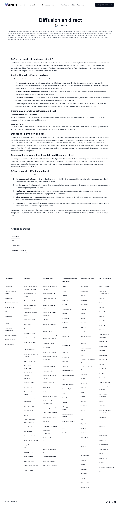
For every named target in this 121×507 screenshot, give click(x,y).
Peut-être (65, 361)
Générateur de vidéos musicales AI (30, 400)
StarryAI (83, 464)
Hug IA (26, 415)
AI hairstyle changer (30, 461)
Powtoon (83, 401)
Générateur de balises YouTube (49, 377)
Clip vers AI (84, 460)
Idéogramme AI (103, 444)
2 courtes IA (84, 332)
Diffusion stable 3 (67, 370)
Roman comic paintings (50, 456)
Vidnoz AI (83, 343)
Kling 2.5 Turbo (85, 482)
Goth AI (83, 478)
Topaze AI (102, 405)
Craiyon (83, 415)
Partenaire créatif (10, 339)
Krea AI (83, 410)
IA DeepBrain (103, 355)
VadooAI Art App (29, 456)
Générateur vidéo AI (49, 293)
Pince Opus (84, 300)
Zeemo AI (102, 298)
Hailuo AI (83, 387)
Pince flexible (103, 346)
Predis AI (102, 325)
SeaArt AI (65, 352)
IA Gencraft (102, 440)
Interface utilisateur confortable (105, 411)
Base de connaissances (12, 302)
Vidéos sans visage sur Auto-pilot (50, 299)
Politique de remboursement (9, 318)
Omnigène (65, 341)
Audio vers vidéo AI (29, 406)
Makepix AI (65, 357)
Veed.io (83, 313)
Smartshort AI (84, 437)
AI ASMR (64, 402)
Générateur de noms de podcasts (31, 355)
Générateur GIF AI (48, 445)
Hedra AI (102, 426)
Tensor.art (65, 366)
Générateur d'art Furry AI (49, 451)
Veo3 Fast (65, 393)
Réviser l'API (103, 341)
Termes (7, 323)
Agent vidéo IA (28, 427)
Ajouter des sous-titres (30, 338)
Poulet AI (83, 428)
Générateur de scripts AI (31, 440)
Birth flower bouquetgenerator (68, 422)
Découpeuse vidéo (48, 343)
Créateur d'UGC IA (29, 452)
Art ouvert (65, 332)
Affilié (73, 5)
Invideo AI (102, 312)
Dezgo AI (65, 300)
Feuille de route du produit (10, 292)
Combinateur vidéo (29, 333)
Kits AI (101, 453)
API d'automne (85, 455)
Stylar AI (64, 313)
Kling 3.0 (101, 471)
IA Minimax (84, 405)
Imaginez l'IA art (66, 347)
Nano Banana (66, 398)
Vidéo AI (83, 318)
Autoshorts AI (84, 291)
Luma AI (101, 373)
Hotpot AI (83, 446)
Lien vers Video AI (29, 410)
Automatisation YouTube (50, 412)
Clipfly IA (83, 433)
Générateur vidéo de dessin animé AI (49, 402)
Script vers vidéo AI (29, 319)
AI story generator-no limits (68, 408)
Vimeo (64, 286)
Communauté (9, 298)
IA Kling (83, 396)
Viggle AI (83, 424)
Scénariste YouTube (49, 366)
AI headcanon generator (31, 465)
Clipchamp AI (84, 374)
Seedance (84, 469)
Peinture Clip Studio (68, 388)
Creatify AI (102, 368)
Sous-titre (83, 322)
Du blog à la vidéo (48, 392)
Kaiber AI (102, 378)
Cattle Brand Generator (50, 465)
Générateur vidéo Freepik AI (104, 388)
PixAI (82, 419)
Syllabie (83, 378)
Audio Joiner (27, 324)
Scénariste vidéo (48, 371)
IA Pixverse (84, 383)
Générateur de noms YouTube (30, 344)
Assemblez (102, 417)
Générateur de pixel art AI (50, 439)
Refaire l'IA (84, 442)
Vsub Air (83, 295)
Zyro (63, 379)
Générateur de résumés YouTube (50, 288)
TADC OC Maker (29, 470)
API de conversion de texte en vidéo (30, 307)
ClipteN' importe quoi (30, 361)
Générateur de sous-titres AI (30, 393)
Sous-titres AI (84, 304)
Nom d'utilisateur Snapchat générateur (29, 375)
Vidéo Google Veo (104, 382)
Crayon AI (102, 350)
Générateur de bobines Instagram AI (50, 314)
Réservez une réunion (11, 335)
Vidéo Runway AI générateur (86, 338)
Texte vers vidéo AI (29, 301)
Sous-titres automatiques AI (104, 292)
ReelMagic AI (103, 435)
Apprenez (80, 5)
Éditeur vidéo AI (47, 331)
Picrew (101, 462)
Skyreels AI (65, 336)
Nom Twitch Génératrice (27, 367)
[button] (34, 5)
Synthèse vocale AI (48, 382)
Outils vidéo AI (47, 387)
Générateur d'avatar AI (30, 436)
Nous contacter (9, 344)
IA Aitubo (65, 322)
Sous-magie (84, 286)
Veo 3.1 (64, 433)
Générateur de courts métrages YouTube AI (30, 288)
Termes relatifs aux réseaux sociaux (29, 421)
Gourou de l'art (66, 309)
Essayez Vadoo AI (104, 5)
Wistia (64, 291)
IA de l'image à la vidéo (50, 408)
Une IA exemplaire (104, 286)
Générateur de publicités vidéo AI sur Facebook (50, 337)
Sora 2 (64, 428)
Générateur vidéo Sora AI (49, 325)
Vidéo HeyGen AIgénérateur (104, 336)
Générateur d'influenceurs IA (48, 432)
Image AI (83, 309)
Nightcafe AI (103, 458)
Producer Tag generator (106, 467)
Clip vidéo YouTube (29, 349)
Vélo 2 (82, 451)
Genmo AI (102, 364)
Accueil (22, 5)
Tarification (65, 5)
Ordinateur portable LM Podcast (87, 349)
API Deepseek (28, 431)
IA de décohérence (68, 384)
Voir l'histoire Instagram (50, 426)
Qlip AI (82, 355)
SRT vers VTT (28, 387)
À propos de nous (10, 307)
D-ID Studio (46, 421)
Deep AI (101, 422)
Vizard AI (83, 327)
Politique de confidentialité (9, 329)
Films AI (101, 316)
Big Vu (101, 431)
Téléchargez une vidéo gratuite (31, 314)
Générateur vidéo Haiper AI (88, 361)
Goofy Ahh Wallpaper (49, 461)
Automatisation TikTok (49, 417)
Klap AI (101, 302)
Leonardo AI (103, 359)
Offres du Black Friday (49, 352)
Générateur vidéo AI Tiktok (49, 307)
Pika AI (83, 392)
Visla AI (101, 330)
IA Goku (64, 304)
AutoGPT (45, 319)
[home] (11, 4)
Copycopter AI (103, 449)
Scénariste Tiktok (29, 382)
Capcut (101, 307)
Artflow (64, 327)
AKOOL (101, 401)
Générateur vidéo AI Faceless (30, 295)
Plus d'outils (46, 347)
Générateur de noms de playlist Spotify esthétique (50, 359)
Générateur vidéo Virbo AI (87, 368)
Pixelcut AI (65, 318)
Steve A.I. (102, 321)
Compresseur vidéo (29, 329)
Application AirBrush (68, 375)
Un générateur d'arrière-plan (31, 446)
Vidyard (64, 295)
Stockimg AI (84, 473)
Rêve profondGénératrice (103, 395)
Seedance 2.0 (85, 487)
